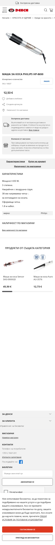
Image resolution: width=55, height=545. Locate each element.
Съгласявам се (27, 529)
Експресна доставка (30, 3)
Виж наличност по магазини (14, 230)
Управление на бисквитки (12, 426)
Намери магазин (10, 437)
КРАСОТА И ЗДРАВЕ (22, 17)
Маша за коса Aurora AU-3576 (44, 278)
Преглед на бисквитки (27, 537)
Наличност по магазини (17, 110)
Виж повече (34, 130)
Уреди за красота (43, 17)
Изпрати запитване (11, 457)
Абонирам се (27, 482)
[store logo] (18, 10)
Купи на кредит (37, 161)
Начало (6, 17)
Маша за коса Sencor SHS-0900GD (13, 278)
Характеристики (15, 161)
